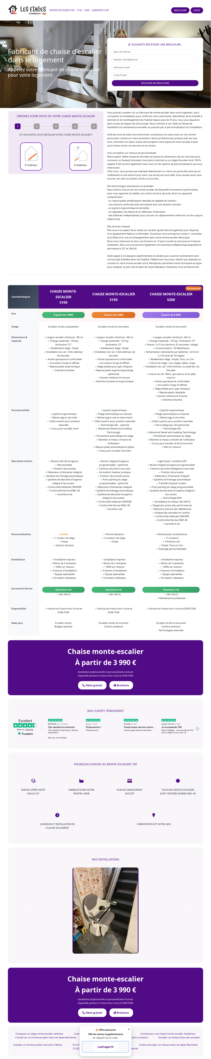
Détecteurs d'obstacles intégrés (115, 487)
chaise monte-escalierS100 (63, 297)
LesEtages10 (105, 1047)
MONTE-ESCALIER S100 (62, 10)
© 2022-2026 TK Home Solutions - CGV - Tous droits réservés (105, 962)
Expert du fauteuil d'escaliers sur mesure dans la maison (117, 951)
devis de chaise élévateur (151, 266)
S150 (79, 10)
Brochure (122, 685)
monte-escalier (161, 112)
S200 (86, 10)
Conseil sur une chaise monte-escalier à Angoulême (102, 947)
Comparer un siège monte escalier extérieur (39, 947)
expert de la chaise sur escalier (139, 230)
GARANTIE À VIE (100, 10)
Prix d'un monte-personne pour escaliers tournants (101, 958)
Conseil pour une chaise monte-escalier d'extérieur (167, 947)
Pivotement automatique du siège (172, 435)
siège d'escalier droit (183, 160)
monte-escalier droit (137, 263)
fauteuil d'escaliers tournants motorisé (143, 160)
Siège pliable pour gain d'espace (114, 366)
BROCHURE (180, 10)
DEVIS (197, 10)
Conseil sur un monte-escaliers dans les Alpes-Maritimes (45, 951)
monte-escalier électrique (175, 237)
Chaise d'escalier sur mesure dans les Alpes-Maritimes (168, 958)
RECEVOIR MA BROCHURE (155, 83)
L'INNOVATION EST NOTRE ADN (154, 824)
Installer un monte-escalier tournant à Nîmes (37, 958)
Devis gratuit (93, 685)
